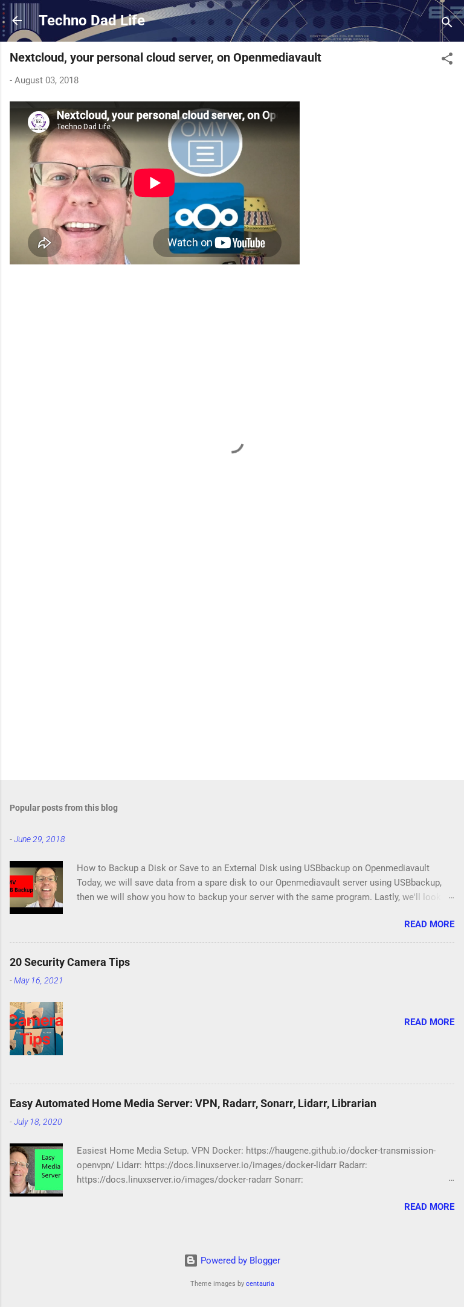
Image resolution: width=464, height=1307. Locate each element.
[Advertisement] (232, 676)
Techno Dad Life (92, 20)
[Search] (447, 24)
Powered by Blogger (239, 1260)
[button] (447, 60)
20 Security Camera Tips (70, 962)
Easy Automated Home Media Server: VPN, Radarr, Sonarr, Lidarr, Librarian (193, 1103)
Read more (429, 924)
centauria (260, 1284)
